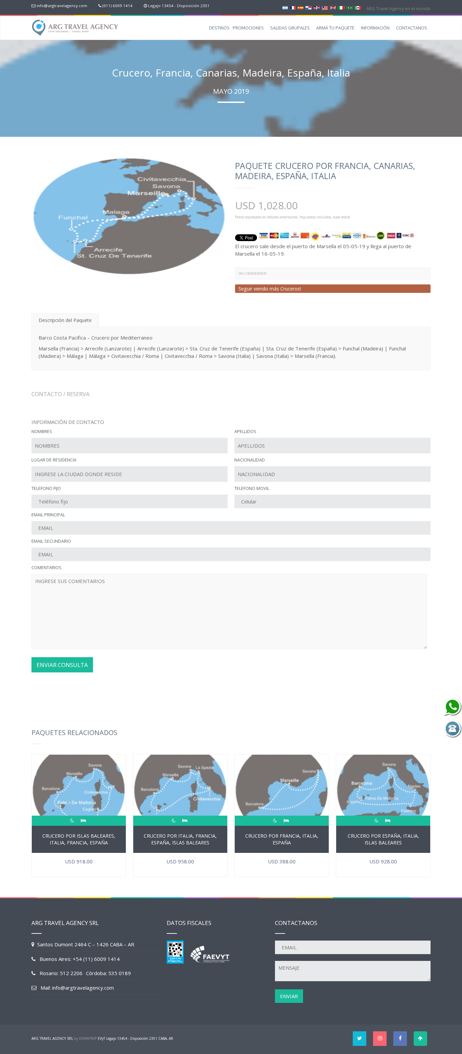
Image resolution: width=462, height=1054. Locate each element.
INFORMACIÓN (375, 28)
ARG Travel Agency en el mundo (398, 8)
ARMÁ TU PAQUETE (335, 28)
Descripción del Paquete (65, 320)
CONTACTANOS (411, 28)
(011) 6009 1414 (117, 5)
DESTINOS (219, 28)
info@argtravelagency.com (62, 5)
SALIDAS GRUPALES (290, 28)
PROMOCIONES (248, 28)
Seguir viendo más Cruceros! (269, 288)
